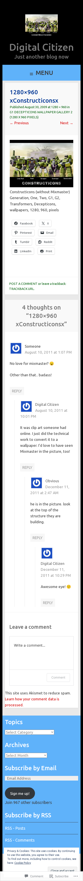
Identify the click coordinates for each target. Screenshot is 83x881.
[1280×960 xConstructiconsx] (41, 186)
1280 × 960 (59, 107)
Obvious (52, 481)
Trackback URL (21, 289)
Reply (17, 391)
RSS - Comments (20, 840)
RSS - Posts (15, 828)
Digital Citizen (41, 47)
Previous (19, 123)
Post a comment (23, 284)
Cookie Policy (22, 862)
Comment (58, 677)
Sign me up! (19, 793)
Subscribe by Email (30, 768)
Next (66, 123)
